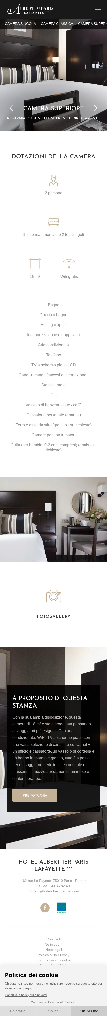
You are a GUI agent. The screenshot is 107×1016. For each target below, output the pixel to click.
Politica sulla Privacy (53, 955)
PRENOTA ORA (35, 795)
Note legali (53, 950)
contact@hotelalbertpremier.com (53, 891)
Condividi (53, 939)
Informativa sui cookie (53, 960)
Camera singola (20, 24)
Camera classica (57, 24)
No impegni (53, 944)
